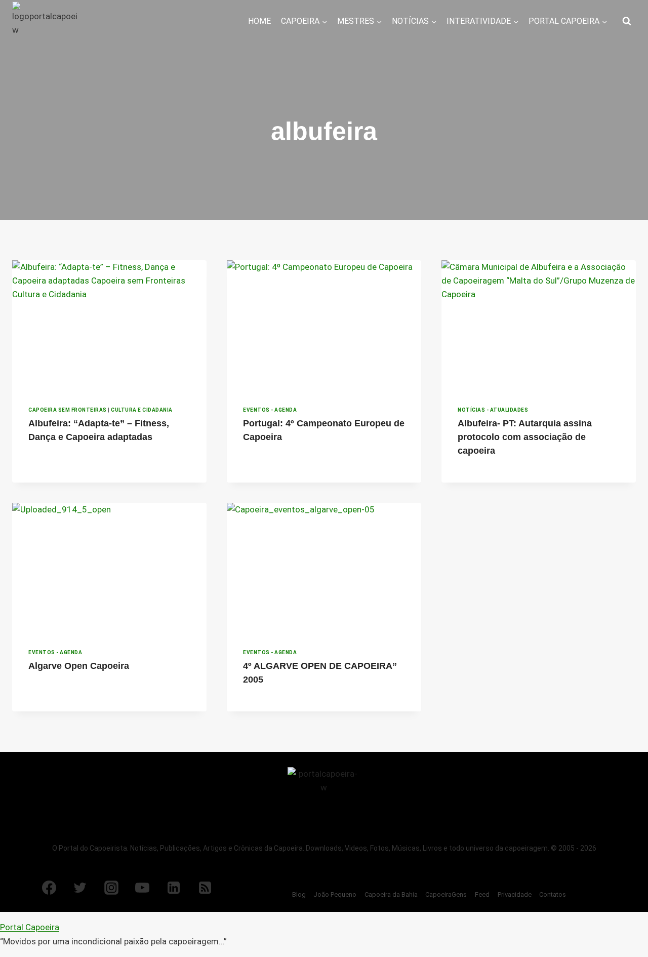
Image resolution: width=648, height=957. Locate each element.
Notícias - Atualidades (493, 410)
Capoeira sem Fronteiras (67, 410)
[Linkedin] (173, 887)
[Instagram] (111, 887)
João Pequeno (334, 894)
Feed (482, 894)
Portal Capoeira (29, 927)
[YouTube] (142, 887)
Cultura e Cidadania (142, 410)
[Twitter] (80, 887)
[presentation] (109, 325)
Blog (299, 894)
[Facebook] (49, 887)
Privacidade (515, 894)
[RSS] (205, 887)
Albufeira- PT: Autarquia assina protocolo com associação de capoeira (525, 437)
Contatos (552, 894)
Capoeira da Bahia (391, 894)
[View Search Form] (627, 21)
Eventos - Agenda (270, 410)
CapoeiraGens (446, 894)
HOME (259, 21)
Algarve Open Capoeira (78, 666)
